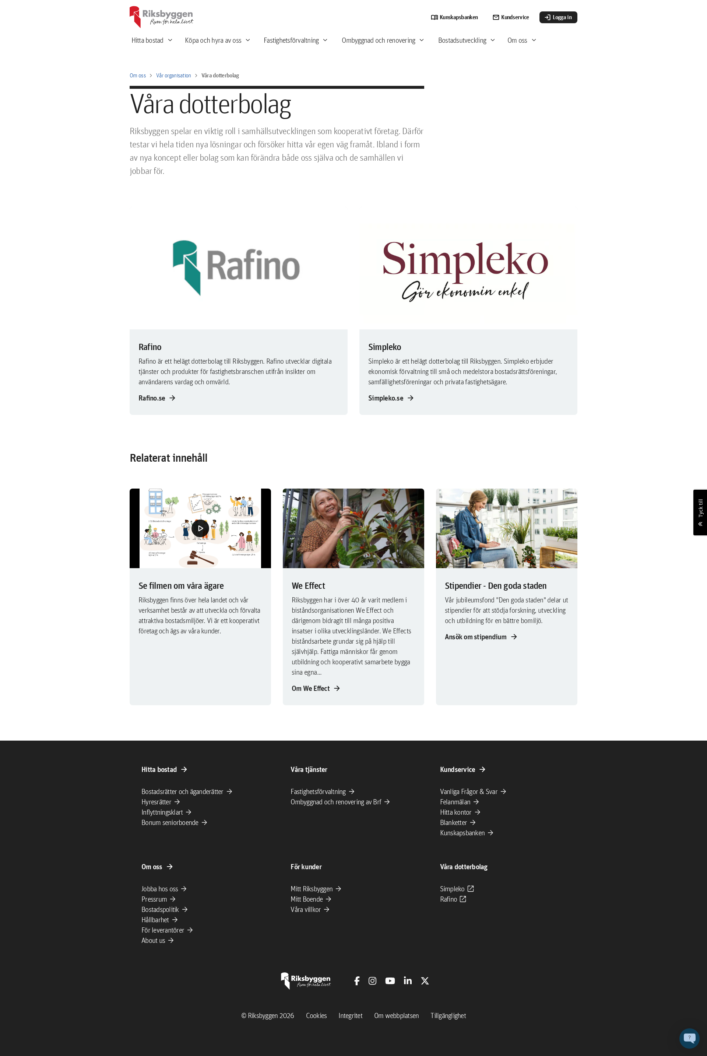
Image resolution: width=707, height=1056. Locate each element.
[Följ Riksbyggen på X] (425, 981)
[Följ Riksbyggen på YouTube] (390, 981)
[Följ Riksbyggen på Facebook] (357, 981)
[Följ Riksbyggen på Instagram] (372, 981)
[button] (200, 528)
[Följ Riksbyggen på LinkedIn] (408, 981)
